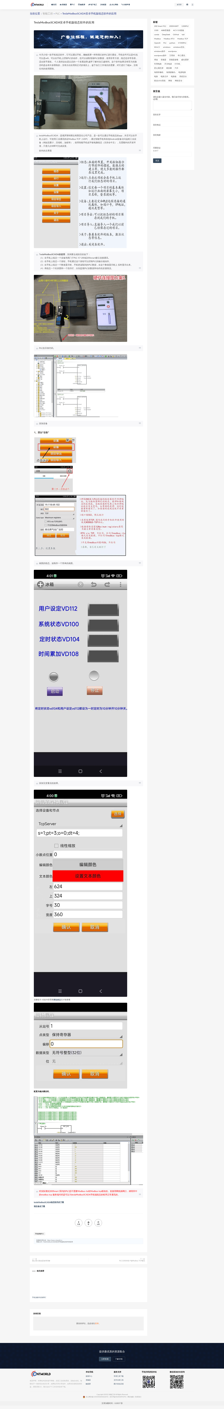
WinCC (157, 47)
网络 (170, 81)
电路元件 (164, 76)
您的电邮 (157, 135)
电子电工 (93, 4)
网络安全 (178, 81)
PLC (73, 4)
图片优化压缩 (119, 1384)
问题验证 (157, 149)
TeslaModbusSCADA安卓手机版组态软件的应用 (58, 1242)
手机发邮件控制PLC (39, 1297)
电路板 (174, 76)
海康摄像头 (171, 72)
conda (156, 35)
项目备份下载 (39, 1206)
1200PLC (185, 26)
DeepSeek (166, 35)
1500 (156, 30)
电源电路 (182, 72)
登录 (97, 1323)
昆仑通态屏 (158, 68)
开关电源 (168, 64)
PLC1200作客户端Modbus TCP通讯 (132, 1261)
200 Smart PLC (160, 26)
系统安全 (183, 76)
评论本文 (57, 1000)
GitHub (176, 35)
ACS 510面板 (178, 30)
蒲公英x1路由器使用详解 (41, 1261)
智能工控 (48, 13)
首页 (55, 4)
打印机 (177, 64)
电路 (156, 76)
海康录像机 (158, 72)
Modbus (157, 39)
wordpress (172, 51)
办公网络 (114, 4)
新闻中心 (89, 1376)
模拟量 (169, 68)
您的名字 (157, 115)
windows (166, 47)
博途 (156, 60)
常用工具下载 (119, 1376)
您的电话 (157, 125)
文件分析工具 (119, 1380)
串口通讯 (181, 55)
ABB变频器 (165, 30)
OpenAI (157, 43)
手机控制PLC (39, 1234)
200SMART (174, 26)
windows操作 (159, 51)
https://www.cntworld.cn (54, 1240)
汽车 (176, 68)
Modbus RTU (169, 39)
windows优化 (178, 47)
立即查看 (105, 1359)
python (172, 43)
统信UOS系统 (160, 81)
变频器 (64, 4)
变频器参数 (173, 60)
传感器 (103, 4)
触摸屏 (82, 4)
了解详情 (119, 1359)
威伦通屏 (185, 60)
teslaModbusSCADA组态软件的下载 (49, 1202)
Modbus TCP (182, 39)
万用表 (172, 55)
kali (183, 35)
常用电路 (158, 64)
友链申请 (126, 4)
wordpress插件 (160, 55)
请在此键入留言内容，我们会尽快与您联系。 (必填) (171, 98)
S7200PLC (182, 43)
